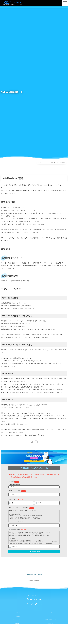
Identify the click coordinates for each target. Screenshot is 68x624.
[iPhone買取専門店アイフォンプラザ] (12, 2)
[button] (65, 3)
